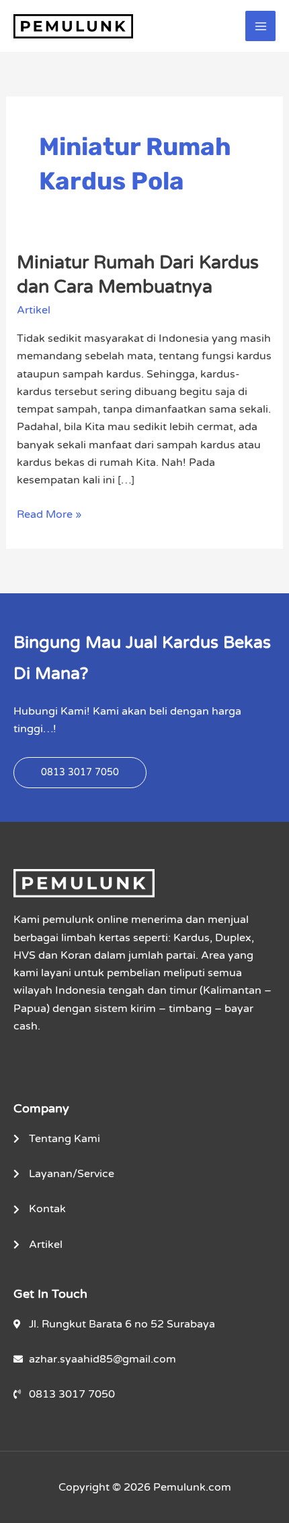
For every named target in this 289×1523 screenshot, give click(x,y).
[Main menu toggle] (260, 26)
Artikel (33, 310)
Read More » (49, 513)
